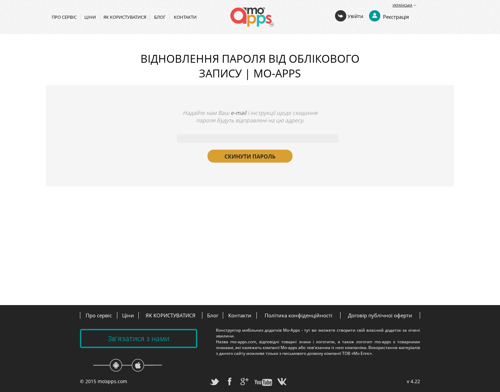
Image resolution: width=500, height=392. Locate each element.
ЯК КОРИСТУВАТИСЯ (124, 17)
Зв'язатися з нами (138, 338)
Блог (160, 17)
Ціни (90, 17)
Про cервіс (65, 17)
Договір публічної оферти (380, 315)
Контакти (185, 17)
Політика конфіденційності (298, 315)
